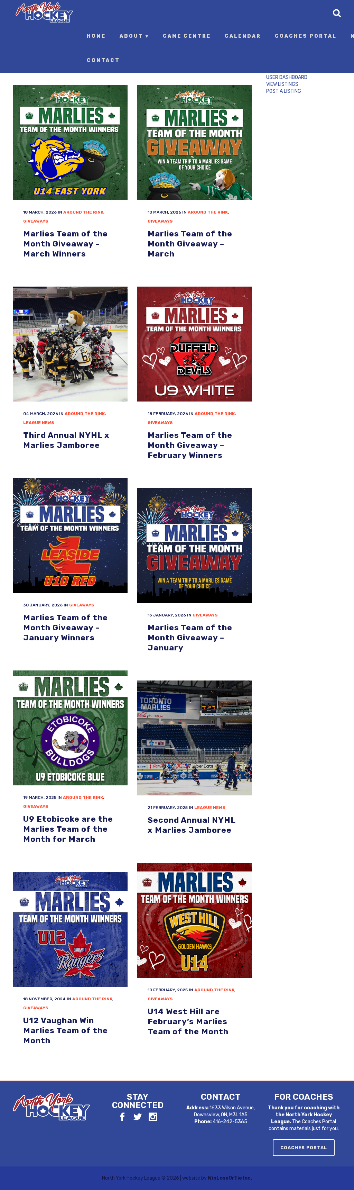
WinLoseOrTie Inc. (230, 1178)
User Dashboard (286, 77)
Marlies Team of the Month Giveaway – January (190, 637)
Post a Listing (283, 91)
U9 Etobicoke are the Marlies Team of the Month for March (68, 829)
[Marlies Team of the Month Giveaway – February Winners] (194, 344)
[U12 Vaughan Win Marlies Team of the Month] (70, 929)
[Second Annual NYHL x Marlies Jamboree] (194, 737)
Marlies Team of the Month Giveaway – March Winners (65, 243)
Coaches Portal (303, 1147)
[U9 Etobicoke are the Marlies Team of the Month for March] (70, 727)
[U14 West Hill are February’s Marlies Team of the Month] (194, 920)
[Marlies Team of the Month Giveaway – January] (194, 545)
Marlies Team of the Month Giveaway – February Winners (190, 445)
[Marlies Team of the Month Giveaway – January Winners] (70, 535)
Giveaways (35, 221)
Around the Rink (83, 212)
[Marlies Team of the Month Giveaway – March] (194, 142)
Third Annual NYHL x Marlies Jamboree (66, 440)
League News (38, 422)
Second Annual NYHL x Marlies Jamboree (191, 825)
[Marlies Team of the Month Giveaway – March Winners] (70, 142)
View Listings (282, 84)
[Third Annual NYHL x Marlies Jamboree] (70, 344)
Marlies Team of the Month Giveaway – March (190, 243)
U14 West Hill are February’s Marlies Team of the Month (188, 1021)
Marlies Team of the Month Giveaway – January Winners (65, 627)
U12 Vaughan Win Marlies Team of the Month (65, 1030)
